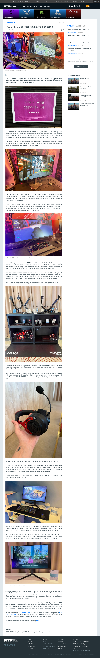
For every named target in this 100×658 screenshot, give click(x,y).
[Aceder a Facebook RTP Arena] (75, 6)
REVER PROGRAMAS (47, 643)
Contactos (46, 648)
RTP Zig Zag (64, 1)
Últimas (70, 26)
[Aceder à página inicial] (13, 6)
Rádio (42, 1)
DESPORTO (30, 641)
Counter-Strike (72, 32)
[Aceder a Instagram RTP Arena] (79, 6)
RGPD (74, 648)
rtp (40, 632)
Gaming (20, 632)
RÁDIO (29, 645)
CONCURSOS (46, 645)
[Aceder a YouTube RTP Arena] (72, 6)
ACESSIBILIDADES (62, 646)
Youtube (12, 645)
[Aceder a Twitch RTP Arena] (70, 6)
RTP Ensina (73, 1)
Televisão (36, 1)
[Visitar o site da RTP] (14, 1)
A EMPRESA (75, 639)
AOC (11, 632)
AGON (7, 632)
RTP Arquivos (83, 1)
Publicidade (68, 654)
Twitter (7, 645)
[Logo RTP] (11, 640)
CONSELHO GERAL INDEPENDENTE (81, 641)
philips (36, 632)
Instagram (10, 645)
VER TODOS (89, 14)
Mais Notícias (81, 66)
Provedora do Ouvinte (64, 645)
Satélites (60, 648)
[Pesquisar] (93, 6)
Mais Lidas (80, 26)
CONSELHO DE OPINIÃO (78, 643)
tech (49, 632)
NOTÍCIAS (30, 639)
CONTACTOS (61, 639)
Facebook (5, 645)
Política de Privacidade (34, 654)
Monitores (31, 632)
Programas (34, 6)
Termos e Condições (58, 654)
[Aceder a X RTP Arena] (77, 6)
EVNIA (15, 632)
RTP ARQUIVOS (31, 646)
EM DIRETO (45, 641)
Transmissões (45, 6)
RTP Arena (11, 23)
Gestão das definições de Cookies (81, 650)
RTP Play (48, 1)
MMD (25, 632)
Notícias (20, 1)
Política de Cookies (46, 654)
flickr (14, 645)
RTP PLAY (45, 639)
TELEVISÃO (30, 643)
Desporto (28, 1)
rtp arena (44, 632)
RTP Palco (56, 1)
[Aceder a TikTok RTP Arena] (82, 6)
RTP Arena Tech (24, 613)
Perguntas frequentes (49, 646)
